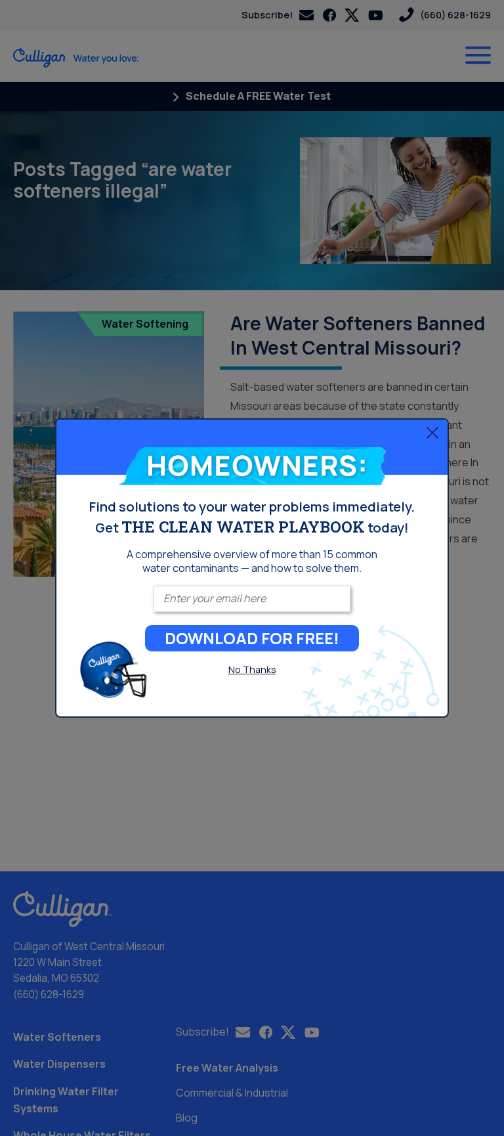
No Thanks (252, 669)
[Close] (432, 432)
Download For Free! (252, 638)
